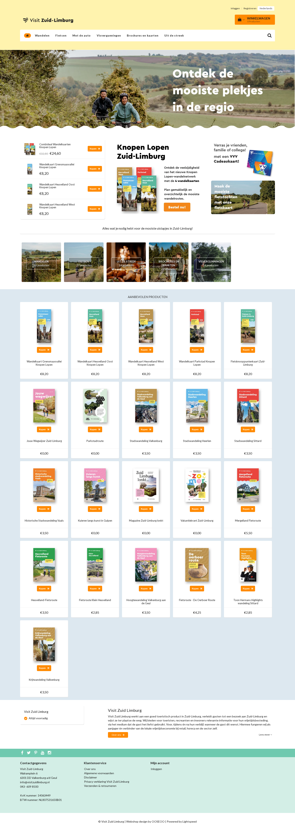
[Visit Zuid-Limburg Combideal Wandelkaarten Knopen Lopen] (29, 148)
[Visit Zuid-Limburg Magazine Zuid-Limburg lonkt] (146, 484)
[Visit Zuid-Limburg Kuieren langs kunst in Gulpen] (95, 484)
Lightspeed (189, 821)
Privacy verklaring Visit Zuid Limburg (106, 781)
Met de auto (81, 35)
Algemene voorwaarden (99, 773)
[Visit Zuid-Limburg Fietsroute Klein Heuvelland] (95, 564)
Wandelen (42, 35)
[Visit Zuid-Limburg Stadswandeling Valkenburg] (146, 405)
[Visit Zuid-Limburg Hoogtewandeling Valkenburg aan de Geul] (146, 564)
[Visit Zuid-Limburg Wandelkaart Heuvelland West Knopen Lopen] (29, 208)
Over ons (117, 734)
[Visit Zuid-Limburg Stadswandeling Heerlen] (197, 405)
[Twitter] (29, 753)
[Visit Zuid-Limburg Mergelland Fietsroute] (248, 484)
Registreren (250, 8)
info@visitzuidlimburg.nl (35, 782)
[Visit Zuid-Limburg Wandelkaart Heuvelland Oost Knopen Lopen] (29, 188)
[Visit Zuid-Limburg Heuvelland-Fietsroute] (44, 564)
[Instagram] (50, 753)
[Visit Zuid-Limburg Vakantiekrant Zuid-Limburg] (197, 484)
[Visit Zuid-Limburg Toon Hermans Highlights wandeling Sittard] (248, 564)
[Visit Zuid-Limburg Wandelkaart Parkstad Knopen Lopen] (197, 325)
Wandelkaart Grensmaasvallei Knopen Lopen (56, 166)
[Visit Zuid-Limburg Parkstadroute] (95, 405)
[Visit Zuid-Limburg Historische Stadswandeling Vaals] (44, 484)
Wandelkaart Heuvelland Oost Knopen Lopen (57, 186)
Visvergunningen (109, 35)
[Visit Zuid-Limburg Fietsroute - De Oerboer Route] (197, 564)
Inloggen (235, 8)
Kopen (93, 148)
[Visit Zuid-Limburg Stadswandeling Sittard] (248, 405)
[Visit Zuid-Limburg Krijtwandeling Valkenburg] (44, 644)
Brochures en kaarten (142, 35)
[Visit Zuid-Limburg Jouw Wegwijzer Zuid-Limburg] (44, 405)
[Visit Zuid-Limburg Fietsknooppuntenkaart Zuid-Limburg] (248, 325)
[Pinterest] (36, 753)
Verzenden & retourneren (100, 785)
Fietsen (60, 35)
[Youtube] (43, 753)
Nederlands (266, 8)
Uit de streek (174, 35)
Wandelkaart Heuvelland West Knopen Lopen (57, 206)
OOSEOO (158, 821)
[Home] (27, 35)
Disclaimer (90, 777)
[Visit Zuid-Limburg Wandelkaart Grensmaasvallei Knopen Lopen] (29, 168)
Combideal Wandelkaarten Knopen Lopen (55, 146)
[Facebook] (22, 753)
